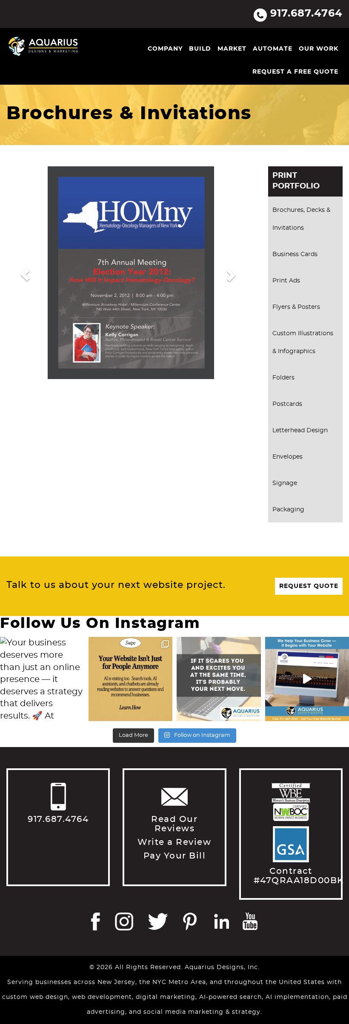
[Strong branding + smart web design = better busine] (219, 679)
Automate (272, 49)
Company (165, 49)
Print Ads (286, 281)
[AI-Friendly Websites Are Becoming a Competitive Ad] (131, 679)
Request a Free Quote (295, 72)
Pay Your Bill (174, 856)
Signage (284, 483)
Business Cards (295, 254)
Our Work (318, 49)
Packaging (288, 510)
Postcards (287, 404)
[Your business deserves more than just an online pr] (42, 679)
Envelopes (287, 457)
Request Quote (308, 586)
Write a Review (174, 842)
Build (200, 49)
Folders (283, 378)
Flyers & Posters (296, 307)
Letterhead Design (300, 431)
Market (231, 49)
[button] (25, 274)
